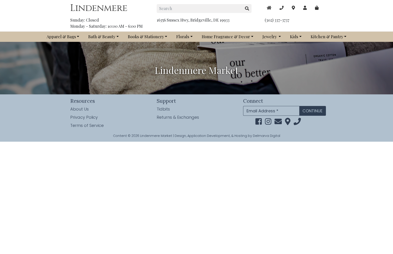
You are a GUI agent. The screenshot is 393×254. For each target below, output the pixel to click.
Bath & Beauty (101, 36)
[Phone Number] (281, 8)
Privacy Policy (84, 117)
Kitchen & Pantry (327, 36)
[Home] (269, 8)
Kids (294, 36)
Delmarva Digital (266, 135)
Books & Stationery (146, 36)
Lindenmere (98, 8)
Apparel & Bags (61, 36)
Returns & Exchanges (178, 117)
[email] (278, 123)
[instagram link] (268, 123)
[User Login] (305, 8)
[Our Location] (293, 8)
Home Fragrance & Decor (226, 36)
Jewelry (270, 36)
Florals (182, 36)
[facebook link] (258, 123)
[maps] (317, 8)
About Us (79, 109)
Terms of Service (87, 125)
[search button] (247, 8)
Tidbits (163, 109)
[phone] (297, 123)
